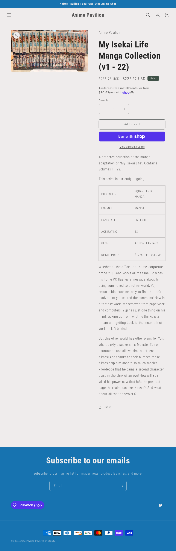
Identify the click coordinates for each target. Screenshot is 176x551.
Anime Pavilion (27, 541)
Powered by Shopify (45, 541)
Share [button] (107, 407)
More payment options (132, 146)
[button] (9, 15)
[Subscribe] (121, 486)
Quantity (103, 100)
